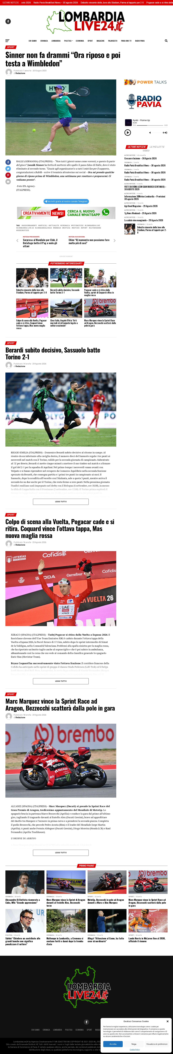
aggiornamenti (30, 225)
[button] (167, 1021)
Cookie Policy (135, 1050)
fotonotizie (77, 225)
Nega (134, 1044)
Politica (67, 40)
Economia (80, 40)
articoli (43, 225)
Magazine (100, 40)
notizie (76, 228)
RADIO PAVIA (139, 40)
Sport (90, 40)
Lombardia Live (93, 225)
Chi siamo (33, 40)
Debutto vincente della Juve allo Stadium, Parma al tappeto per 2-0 (67, 2)
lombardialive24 (44, 228)
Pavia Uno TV (126, 40)
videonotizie (23, 230)
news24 (57, 228)
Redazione (20, 73)
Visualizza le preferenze (156, 1044)
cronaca (65, 225)
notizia (66, 228)
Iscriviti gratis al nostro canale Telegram (67, 201)
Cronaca (44, 40)
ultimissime (95, 228)
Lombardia (55, 40)
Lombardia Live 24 (25, 228)
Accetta (113, 1044)
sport (84, 228)
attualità (54, 225)
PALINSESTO (112, 40)
